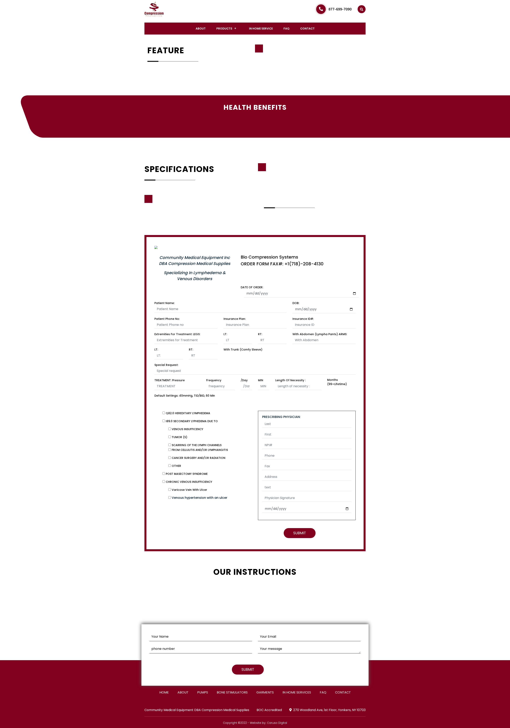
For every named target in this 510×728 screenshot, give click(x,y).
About (201, 29)
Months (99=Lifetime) (337, 382)
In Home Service (261, 29)
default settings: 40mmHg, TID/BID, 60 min (184, 396)
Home (164, 692)
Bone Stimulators (232, 692)
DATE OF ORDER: (252, 287)
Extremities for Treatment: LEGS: (177, 334)
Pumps (202, 692)
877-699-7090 (340, 9)
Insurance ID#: (303, 319)
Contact (307, 29)
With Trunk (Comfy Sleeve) (243, 350)
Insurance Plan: (235, 319)
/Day (244, 380)
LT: (225, 334)
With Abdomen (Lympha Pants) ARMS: (319, 334)
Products (224, 29)
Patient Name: (164, 303)
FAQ (286, 29)
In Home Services (296, 692)
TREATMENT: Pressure (169, 380)
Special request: (166, 365)
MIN (260, 380)
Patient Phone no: (167, 319)
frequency (213, 380)
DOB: (295, 303)
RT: (260, 334)
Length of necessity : (290, 380)
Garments (265, 692)
